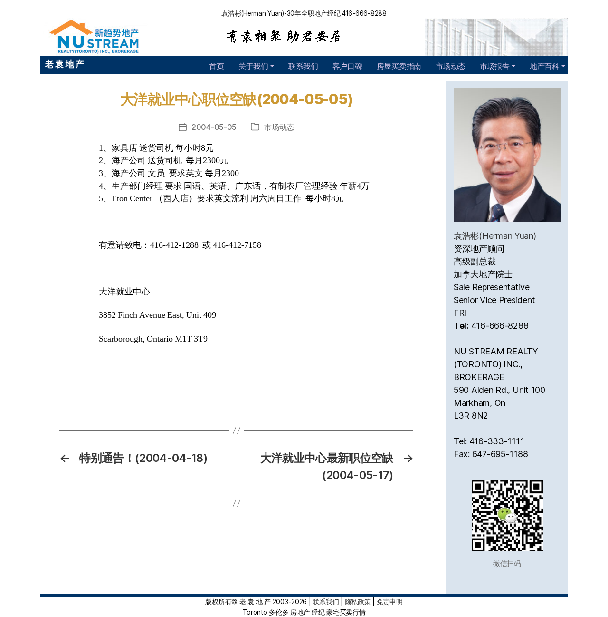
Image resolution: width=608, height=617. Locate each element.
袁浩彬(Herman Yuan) (495, 236)
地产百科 (545, 66)
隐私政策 (358, 601)
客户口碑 (347, 66)
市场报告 (495, 66)
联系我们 (303, 66)
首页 (216, 66)
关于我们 (253, 66)
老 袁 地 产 (64, 64)
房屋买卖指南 (399, 66)
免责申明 (390, 601)
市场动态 (451, 66)
